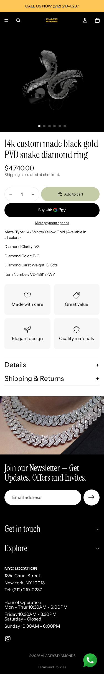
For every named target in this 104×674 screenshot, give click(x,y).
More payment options (52, 223)
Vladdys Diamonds (58, 656)
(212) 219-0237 (27, 589)
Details (15, 365)
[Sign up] (91, 498)
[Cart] (97, 20)
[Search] (18, 20)
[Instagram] (7, 638)
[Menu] (6, 20)
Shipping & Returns (34, 379)
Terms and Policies (52, 667)
